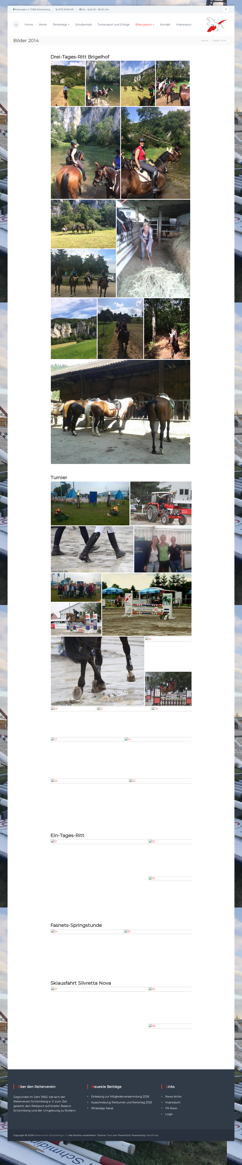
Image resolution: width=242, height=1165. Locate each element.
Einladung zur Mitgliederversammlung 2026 (120, 1096)
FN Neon (171, 1108)
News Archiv (173, 1096)
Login (169, 1114)
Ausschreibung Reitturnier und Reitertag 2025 (121, 1102)
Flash (109, 1135)
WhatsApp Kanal (102, 1108)
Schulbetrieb (83, 24)
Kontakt (165, 24)
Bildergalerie (143, 24)
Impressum (184, 24)
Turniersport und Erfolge (114, 24)
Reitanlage (60, 24)
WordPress (152, 1135)
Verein (43, 24)
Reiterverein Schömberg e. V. (51, 1135)
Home (29, 24)
